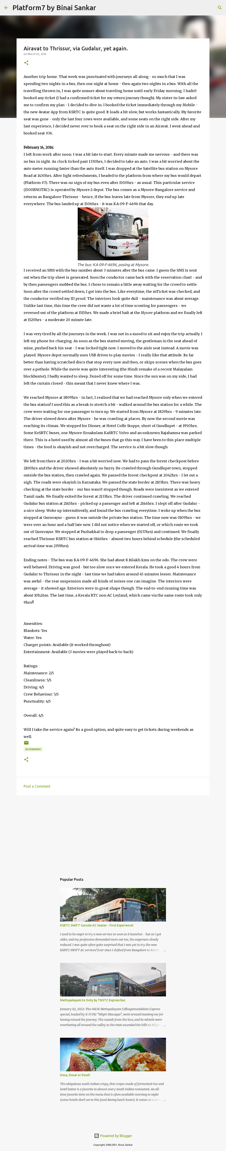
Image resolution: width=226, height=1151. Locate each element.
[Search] (102, 7)
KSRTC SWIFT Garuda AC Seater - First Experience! (97, 925)
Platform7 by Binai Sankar (54, 7)
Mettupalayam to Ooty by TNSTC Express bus (92, 1000)
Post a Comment (37, 786)
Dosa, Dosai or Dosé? (75, 1075)
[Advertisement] (113, 833)
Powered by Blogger (115, 1136)
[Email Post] (26, 744)
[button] (26, 63)
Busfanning (33, 749)
